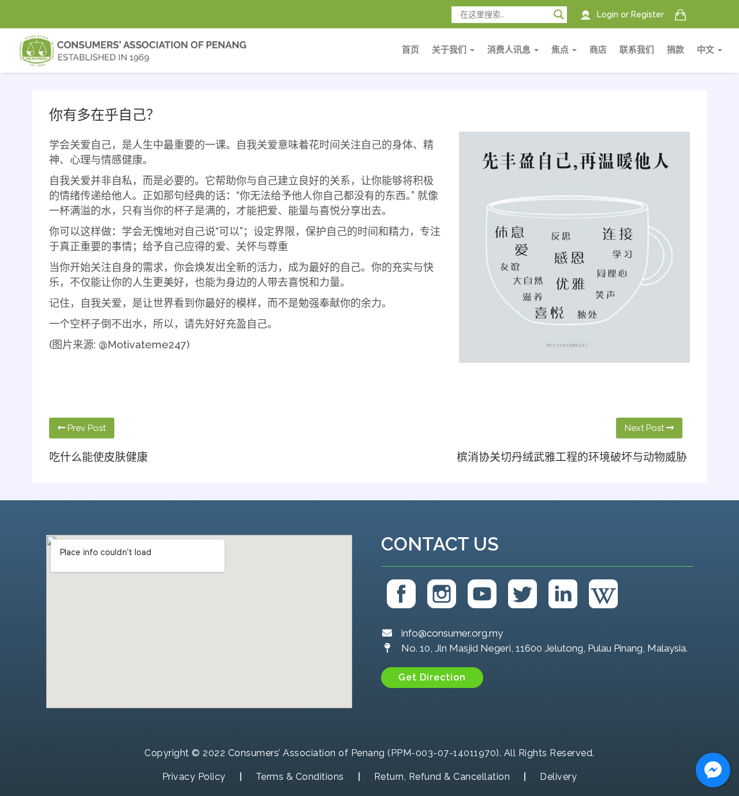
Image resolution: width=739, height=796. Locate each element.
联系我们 (636, 49)
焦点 (561, 49)
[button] (432, 677)
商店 (598, 49)
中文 (706, 49)
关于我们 (450, 49)
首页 (410, 49)
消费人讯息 (510, 49)
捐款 (675, 49)
